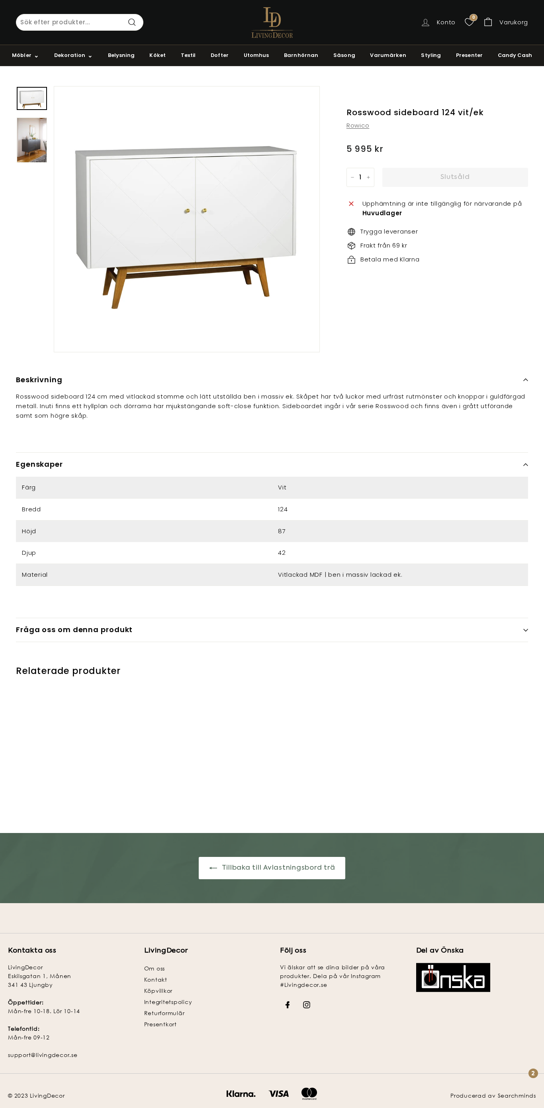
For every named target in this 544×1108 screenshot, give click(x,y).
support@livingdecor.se (43, 1055)
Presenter (469, 55)
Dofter (220, 55)
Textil (188, 55)
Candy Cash (515, 55)
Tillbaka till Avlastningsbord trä (277, 867)
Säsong (344, 55)
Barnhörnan (301, 55)
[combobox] (79, 22)
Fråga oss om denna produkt (74, 630)
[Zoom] (186, 219)
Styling (431, 55)
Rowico (358, 125)
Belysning (121, 55)
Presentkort (160, 1024)
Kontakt (155, 979)
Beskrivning (39, 380)
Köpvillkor (158, 990)
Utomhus (256, 55)
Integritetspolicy (168, 1002)
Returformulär (164, 1013)
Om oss (154, 968)
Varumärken (388, 55)
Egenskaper (39, 464)
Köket (157, 55)
